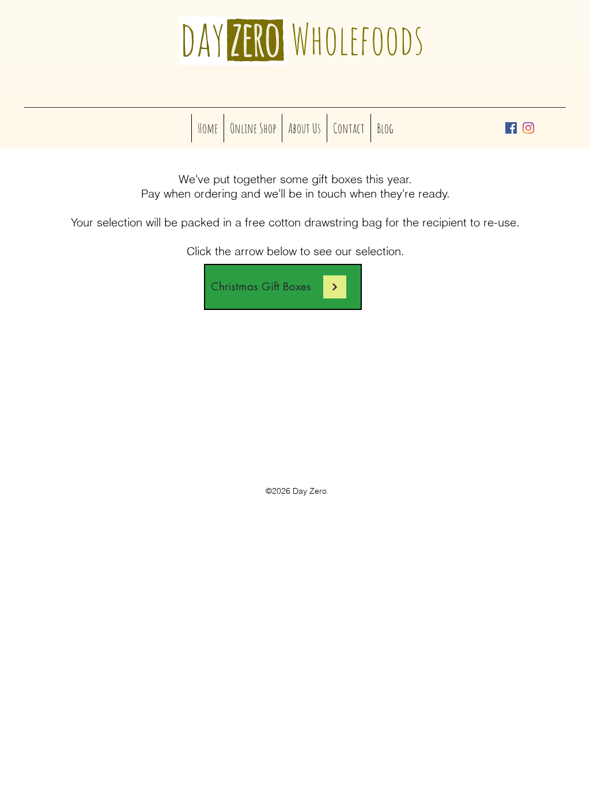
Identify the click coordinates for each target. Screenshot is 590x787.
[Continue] (334, 286)
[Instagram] (528, 128)
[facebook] (511, 128)
